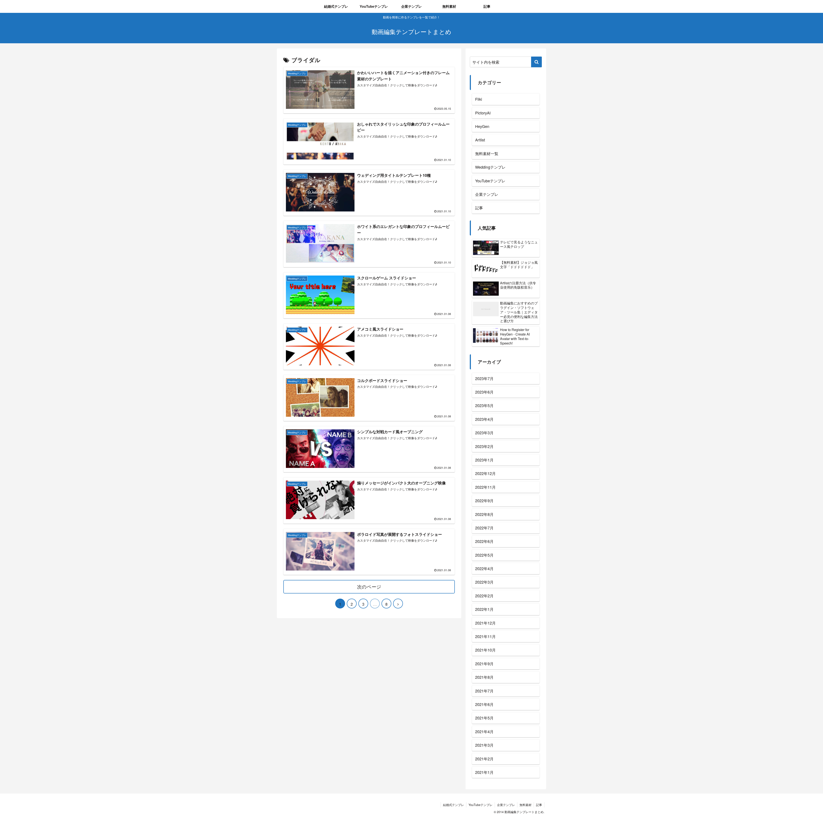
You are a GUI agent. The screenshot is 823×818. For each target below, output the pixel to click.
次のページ (369, 586)
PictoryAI (483, 112)
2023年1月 (484, 460)
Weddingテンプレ (490, 167)
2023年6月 (484, 392)
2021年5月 (484, 718)
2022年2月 (484, 595)
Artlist (480, 139)
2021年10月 (485, 650)
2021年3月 (484, 745)
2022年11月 (485, 487)
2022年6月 (484, 541)
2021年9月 (484, 663)
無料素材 (526, 805)
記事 (479, 207)
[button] (536, 62)
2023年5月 (484, 405)
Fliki (478, 99)
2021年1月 (484, 772)
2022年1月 (484, 609)
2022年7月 (484, 527)
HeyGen (482, 126)
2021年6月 (484, 704)
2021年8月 (484, 677)
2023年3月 (484, 432)
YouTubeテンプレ (490, 180)
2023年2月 (484, 446)
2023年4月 (484, 419)
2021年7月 (484, 691)
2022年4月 (484, 568)
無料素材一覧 (486, 153)
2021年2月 (484, 758)
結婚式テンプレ (453, 805)
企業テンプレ (486, 194)
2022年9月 (484, 500)
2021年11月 (485, 636)
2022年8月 (484, 514)
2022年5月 (484, 555)
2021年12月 (485, 623)
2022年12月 (485, 473)
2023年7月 (484, 378)
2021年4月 (484, 731)
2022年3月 (484, 582)
